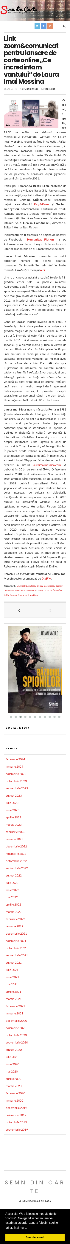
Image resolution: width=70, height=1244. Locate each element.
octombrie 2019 (16, 1122)
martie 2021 (13, 998)
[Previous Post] (19, 610)
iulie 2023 (12, 802)
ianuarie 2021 (14, 1013)
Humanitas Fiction (40, 239)
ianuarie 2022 (14, 926)
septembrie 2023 (17, 788)
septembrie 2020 (17, 1042)
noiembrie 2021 (16, 940)
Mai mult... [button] (20, 1227)
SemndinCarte (30, 89)
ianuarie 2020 (14, 1100)
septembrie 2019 (17, 1129)
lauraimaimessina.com (47, 465)
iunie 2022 (12, 890)
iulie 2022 (12, 882)
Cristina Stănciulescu (26, 585)
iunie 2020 (12, 1064)
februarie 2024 (15, 759)
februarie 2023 (15, 831)
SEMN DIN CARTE (35, 1186)
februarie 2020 (15, 1093)
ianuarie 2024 (14, 766)
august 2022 (14, 875)
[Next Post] (50, 610)
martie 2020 (13, 1086)
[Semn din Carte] (18, 10)
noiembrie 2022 (16, 853)
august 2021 (14, 962)
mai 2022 (12, 897)
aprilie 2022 (13, 904)
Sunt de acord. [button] (35, 1237)
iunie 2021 (12, 977)
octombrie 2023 (16, 781)
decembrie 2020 (16, 1020)
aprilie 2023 (13, 817)
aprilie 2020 (13, 1078)
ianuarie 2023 (14, 839)
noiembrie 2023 (16, 773)
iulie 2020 (12, 1057)
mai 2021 (12, 984)
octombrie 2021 (16, 948)
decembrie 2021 (16, 933)
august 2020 (14, 1049)
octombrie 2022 (16, 861)
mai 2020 (12, 1071)
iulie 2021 (12, 969)
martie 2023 (13, 824)
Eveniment (49, 89)
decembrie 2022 (16, 846)
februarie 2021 (15, 1006)
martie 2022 (13, 911)
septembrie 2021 (17, 955)
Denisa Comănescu (46, 585)
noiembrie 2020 (16, 1028)
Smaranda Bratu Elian (28, 595)
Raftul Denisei (10, 595)
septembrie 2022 (17, 868)
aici (42, 270)
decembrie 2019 (16, 1107)
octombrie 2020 (16, 1035)
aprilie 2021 (13, 991)
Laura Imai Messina (53, 590)
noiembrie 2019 (16, 1115)
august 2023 (14, 795)
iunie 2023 (12, 810)
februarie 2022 (15, 919)
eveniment (20, 590)
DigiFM (46, 578)
